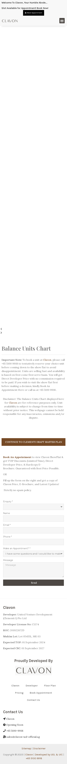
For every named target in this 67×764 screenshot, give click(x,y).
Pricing (19, 692)
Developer (32, 685)
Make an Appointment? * (16, 548)
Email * (7, 525)
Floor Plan (50, 685)
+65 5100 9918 (34, 758)
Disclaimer (39, 748)
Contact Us (33, 699)
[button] (62, 20)
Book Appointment (41, 692)
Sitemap (26, 748)
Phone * (7, 537)
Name (6, 513)
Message (8, 560)
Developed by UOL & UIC (49, 754)
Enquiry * (8, 501)
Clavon (47, 359)
